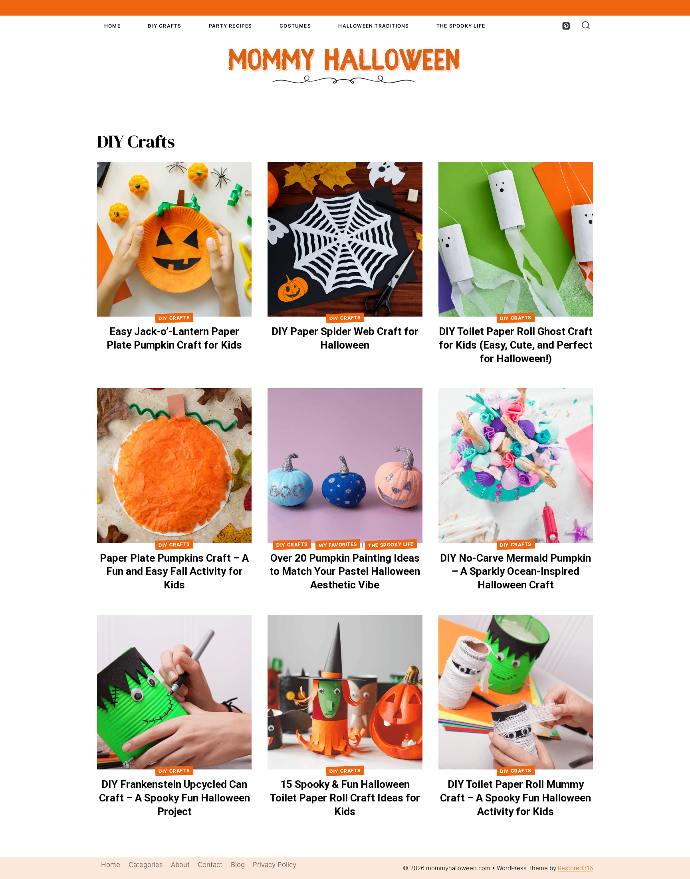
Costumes (295, 26)
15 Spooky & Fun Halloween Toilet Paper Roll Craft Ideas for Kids (345, 797)
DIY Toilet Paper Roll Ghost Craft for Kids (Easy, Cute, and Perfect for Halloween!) (516, 345)
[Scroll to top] (670, 867)
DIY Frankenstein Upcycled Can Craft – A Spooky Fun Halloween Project (174, 797)
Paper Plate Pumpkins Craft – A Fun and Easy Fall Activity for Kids (174, 571)
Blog (238, 865)
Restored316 (575, 868)
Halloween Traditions (373, 26)
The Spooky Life (460, 26)
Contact (210, 865)
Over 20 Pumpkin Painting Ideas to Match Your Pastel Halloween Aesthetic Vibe (345, 571)
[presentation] (174, 239)
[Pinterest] (566, 25)
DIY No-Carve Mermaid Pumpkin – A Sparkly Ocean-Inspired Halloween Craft (515, 571)
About (180, 865)
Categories (146, 865)
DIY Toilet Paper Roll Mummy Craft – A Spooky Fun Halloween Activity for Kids (515, 797)
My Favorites (338, 544)
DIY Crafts (164, 26)
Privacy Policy (274, 865)
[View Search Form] (586, 25)
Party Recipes (230, 26)
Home (112, 26)
